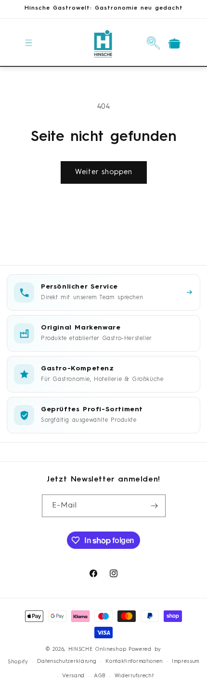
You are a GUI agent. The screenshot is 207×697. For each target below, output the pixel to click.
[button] (28, 42)
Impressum (185, 661)
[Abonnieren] (154, 505)
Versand (73, 676)
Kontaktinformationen (134, 661)
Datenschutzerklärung (66, 661)
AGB (99, 676)
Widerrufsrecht (134, 676)
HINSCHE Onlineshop (97, 649)
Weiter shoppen (103, 172)
